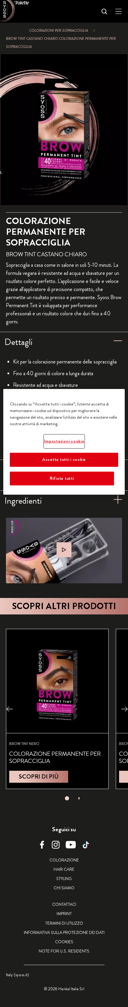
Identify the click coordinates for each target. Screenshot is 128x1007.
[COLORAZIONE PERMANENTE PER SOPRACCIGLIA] (57, 709)
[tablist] (66, 796)
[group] (64, 129)
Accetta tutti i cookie (64, 460)
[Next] (124, 709)
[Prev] (9, 709)
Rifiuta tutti (62, 478)
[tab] (67, 798)
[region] (64, 442)
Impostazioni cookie (64, 441)
